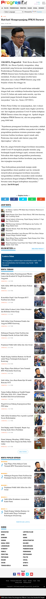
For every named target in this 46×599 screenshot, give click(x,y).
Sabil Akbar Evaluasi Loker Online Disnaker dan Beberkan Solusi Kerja (16, 310)
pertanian (4, 557)
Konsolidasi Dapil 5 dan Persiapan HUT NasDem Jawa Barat (14, 298)
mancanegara (28, 546)
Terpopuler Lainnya (23, 522)
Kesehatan (5, 532)
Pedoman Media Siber (16, 580)
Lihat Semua (23, 452)
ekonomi (41, 8)
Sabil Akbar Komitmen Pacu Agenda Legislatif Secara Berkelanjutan (17, 417)
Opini (3, 535)
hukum (3, 540)
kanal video (5, 543)
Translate (39, 12)
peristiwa (23, 8)
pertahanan (27, 554)
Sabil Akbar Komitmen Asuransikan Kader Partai (16, 500)
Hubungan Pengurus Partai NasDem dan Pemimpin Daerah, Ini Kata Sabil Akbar (15, 334)
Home (7, 580)
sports (25, 563)
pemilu (3, 551)
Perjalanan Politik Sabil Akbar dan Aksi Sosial (17, 345)
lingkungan (5, 546)
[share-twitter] (23, 199)
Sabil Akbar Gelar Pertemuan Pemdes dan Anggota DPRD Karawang (15, 322)
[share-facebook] (14, 199)
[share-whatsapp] (32, 199)
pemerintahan (14, 8)
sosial (35, 8)
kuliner (25, 543)
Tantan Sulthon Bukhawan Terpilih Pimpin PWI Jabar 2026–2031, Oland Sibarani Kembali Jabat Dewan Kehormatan (15, 394)
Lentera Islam (28, 532)
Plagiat (25, 580)
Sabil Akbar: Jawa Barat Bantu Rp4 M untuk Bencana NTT (16, 381)
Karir (34, 580)
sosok (3, 563)
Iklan (38, 580)
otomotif (4, 549)
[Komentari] (41, 199)
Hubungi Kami (27, 582)
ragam (30, 8)
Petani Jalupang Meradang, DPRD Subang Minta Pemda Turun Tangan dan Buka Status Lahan (16, 441)
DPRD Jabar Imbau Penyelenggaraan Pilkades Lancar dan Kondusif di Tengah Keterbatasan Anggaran (16, 276)
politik (6, 8)
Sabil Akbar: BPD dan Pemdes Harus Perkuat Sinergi (16, 287)
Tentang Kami (18, 582)
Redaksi (30, 580)
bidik (24, 535)
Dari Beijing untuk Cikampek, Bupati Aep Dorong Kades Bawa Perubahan (15, 428)
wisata (25, 565)
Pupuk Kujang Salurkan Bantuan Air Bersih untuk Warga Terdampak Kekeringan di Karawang (16, 358)
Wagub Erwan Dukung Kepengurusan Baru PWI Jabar (16, 405)
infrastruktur (28, 540)
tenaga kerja (6, 565)
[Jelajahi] (43, 3)
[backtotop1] (44, 586)
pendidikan (27, 551)
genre (25, 537)
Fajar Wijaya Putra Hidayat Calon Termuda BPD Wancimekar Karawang (15, 369)
